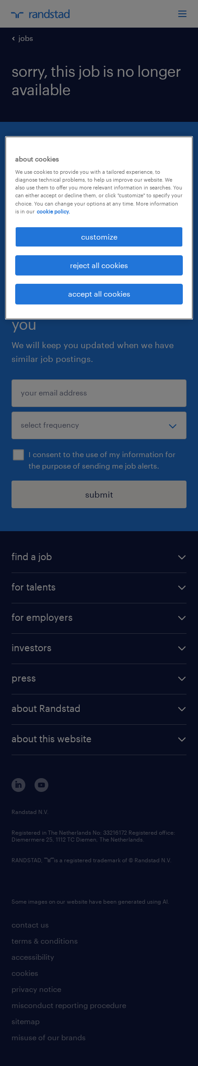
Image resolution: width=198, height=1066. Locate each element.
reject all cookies (99, 265)
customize (99, 236)
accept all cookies (99, 294)
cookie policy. (53, 211)
